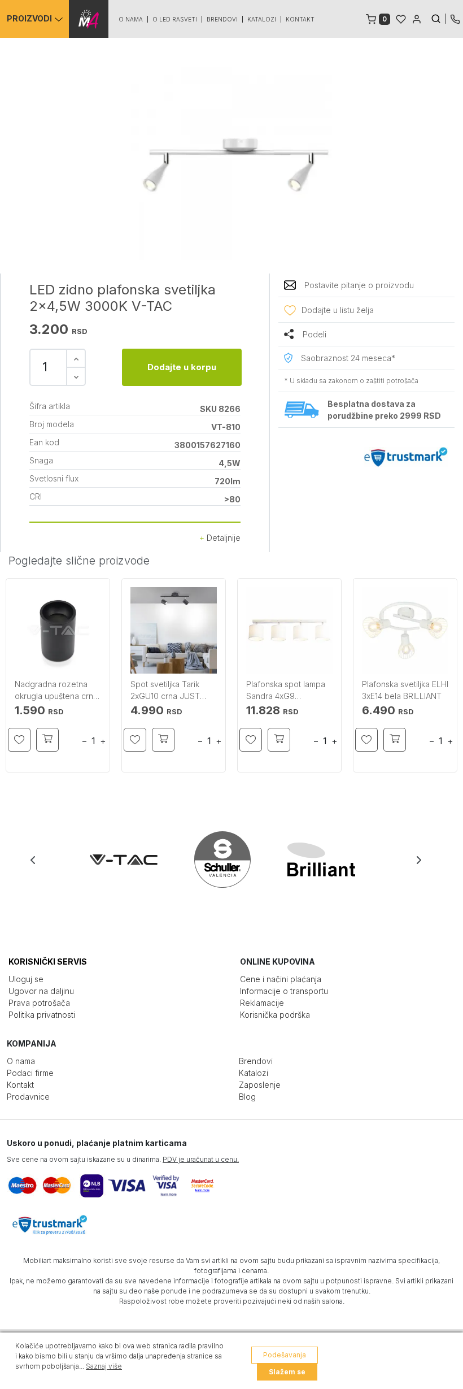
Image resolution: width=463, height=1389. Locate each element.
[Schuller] (232, 859)
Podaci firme (30, 1073)
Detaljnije (222, 537)
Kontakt (300, 19)
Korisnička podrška (275, 1014)
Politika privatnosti (41, 1014)
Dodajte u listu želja (338, 310)
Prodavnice (28, 1096)
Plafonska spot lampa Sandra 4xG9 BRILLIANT (285, 690)
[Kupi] (47, 740)
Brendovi (222, 19)
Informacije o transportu (284, 991)
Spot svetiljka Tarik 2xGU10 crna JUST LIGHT (165, 690)
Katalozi (261, 19)
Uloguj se (25, 979)
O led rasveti (174, 19)
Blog (247, 1096)
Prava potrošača (39, 1003)
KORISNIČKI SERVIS (47, 961)
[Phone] (455, 18)
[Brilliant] (331, 859)
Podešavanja (284, 1355)
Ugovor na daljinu (41, 991)
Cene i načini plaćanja (280, 979)
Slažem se (287, 1372)
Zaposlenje (260, 1085)
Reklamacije (262, 1003)
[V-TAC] (133, 859)
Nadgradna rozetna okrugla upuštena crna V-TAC (56, 690)
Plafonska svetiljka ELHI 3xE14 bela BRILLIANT (405, 690)
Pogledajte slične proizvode (79, 560)
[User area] (417, 18)
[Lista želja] (401, 18)
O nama (131, 19)
